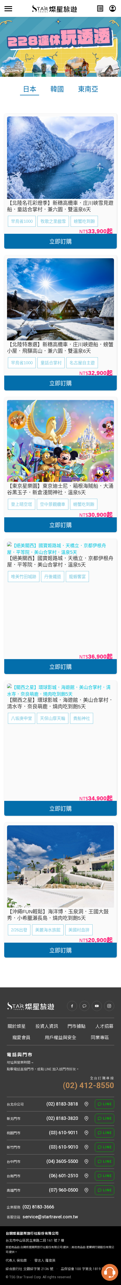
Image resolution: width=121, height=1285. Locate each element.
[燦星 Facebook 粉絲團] (72, 1006)
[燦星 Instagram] (109, 1006)
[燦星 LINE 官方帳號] (84, 1006)
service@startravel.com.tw (50, 1216)
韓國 (57, 89)
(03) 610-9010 (63, 1147)
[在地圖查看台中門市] (86, 1161)
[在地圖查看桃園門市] (86, 1133)
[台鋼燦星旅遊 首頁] (30, 1006)
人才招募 (104, 1026)
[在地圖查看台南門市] (86, 1176)
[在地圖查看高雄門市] (86, 1190)
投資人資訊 (46, 1026)
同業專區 (100, 1037)
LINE (107, 1104)
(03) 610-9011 (63, 1132)
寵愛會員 (21, 1037)
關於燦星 (17, 1026)
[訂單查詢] (100, 8)
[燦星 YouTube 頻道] (97, 1006)
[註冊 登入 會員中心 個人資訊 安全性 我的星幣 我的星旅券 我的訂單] (112, 8)
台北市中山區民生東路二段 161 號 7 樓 (35, 1241)
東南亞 (88, 89)
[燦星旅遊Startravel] (54, 8)
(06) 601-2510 (63, 1175)
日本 (29, 89)
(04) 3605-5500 (62, 1161)
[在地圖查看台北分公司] (86, 1104)
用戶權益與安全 (60, 1037)
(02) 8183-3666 (38, 1207)
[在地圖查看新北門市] (86, 1118)
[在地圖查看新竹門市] (86, 1147)
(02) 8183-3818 (62, 1104)
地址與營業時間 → (20, 1062)
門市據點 (77, 1026)
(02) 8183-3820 (62, 1118)
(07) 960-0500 (63, 1190)
